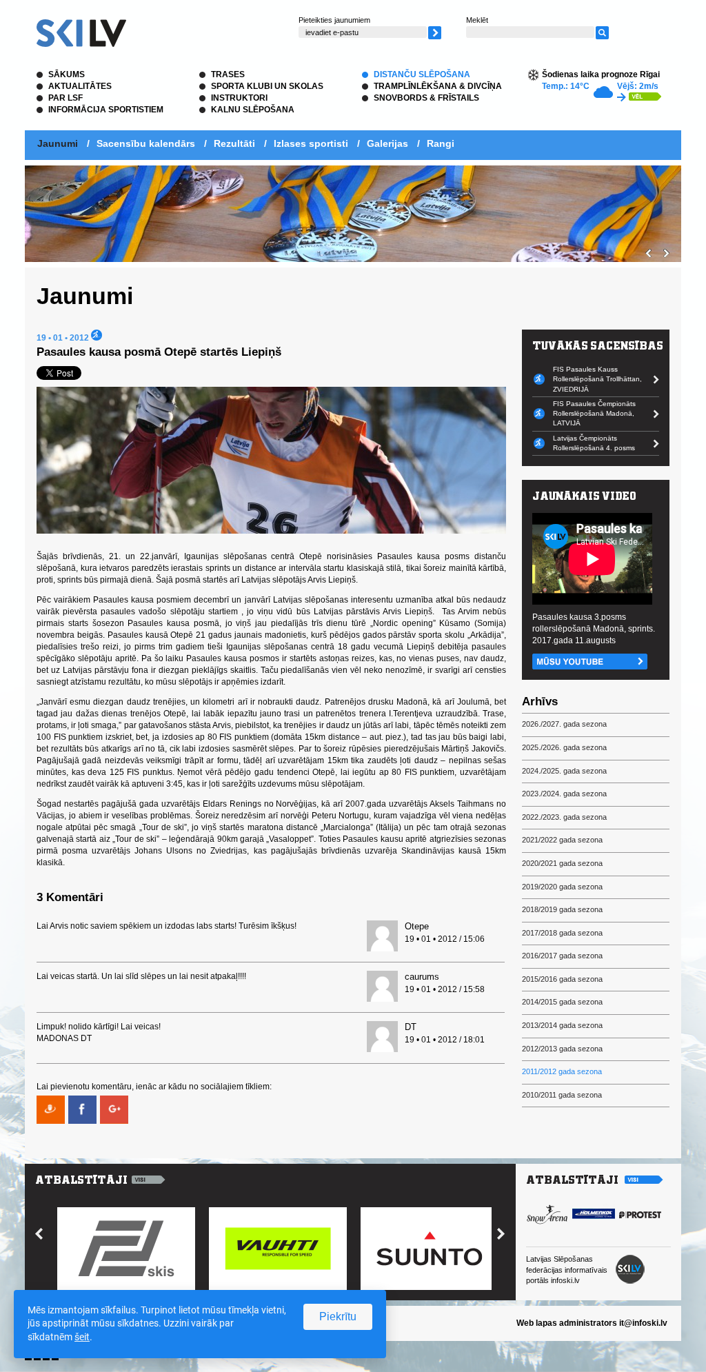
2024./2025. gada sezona (564, 771)
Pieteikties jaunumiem (334, 20)
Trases (228, 74)
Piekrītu (337, 1316)
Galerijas (387, 143)
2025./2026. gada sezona (564, 747)
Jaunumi (57, 143)
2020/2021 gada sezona (562, 863)
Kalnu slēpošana (252, 109)
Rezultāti (234, 143)
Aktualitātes (80, 86)
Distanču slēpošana (422, 74)
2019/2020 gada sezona (562, 886)
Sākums (66, 74)
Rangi (440, 143)
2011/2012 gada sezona (562, 1071)
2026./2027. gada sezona (564, 724)
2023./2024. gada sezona (564, 793)
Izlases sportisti (311, 143)
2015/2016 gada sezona (562, 979)
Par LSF (65, 98)
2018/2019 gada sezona (562, 909)
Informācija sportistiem (105, 109)
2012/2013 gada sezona (562, 1049)
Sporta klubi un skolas (267, 86)
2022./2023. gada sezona (564, 817)
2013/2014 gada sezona (562, 1025)
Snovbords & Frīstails (426, 98)
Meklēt (477, 20)
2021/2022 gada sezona (562, 840)
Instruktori (239, 98)
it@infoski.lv (643, 1323)
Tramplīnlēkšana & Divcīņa (438, 86)
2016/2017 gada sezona (562, 955)
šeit (82, 1336)
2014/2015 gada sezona (562, 1002)
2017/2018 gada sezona (562, 933)
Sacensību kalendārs (146, 143)
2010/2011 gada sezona (562, 1095)
